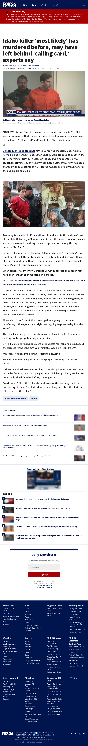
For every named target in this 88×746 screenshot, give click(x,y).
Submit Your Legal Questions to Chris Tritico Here (75, 624)
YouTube (6, 622)
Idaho (34, 398)
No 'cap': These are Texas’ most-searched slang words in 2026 (42, 499)
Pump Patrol (7, 662)
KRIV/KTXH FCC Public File (33, 715)
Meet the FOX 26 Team (31, 685)
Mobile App (29, 709)
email (84, 733)
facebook (71, 733)
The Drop (6, 681)
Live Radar (7, 641)
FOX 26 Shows (54, 638)
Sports (28, 638)
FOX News (6, 69)
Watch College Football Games (53, 688)
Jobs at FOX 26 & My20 (31, 700)
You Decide (29, 620)
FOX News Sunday (31, 625)
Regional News (54, 605)
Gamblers (28, 658)
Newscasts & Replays (11, 616)
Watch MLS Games (54, 714)
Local (27, 609)
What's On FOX (30, 693)
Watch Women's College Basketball (53, 707)
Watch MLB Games (54, 691)
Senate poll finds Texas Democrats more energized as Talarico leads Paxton (30, 415)
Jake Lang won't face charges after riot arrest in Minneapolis (25, 425)
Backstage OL (8, 687)
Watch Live (8, 605)
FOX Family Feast (75, 632)
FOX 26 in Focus (75, 649)
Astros (27, 641)
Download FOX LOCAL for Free (40, 469)
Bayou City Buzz (53, 664)
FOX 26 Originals (73, 639)
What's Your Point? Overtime (54, 658)
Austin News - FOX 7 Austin (54, 614)
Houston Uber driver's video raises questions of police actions (43, 508)
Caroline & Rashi (75, 644)
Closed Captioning (31, 719)
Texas (27, 611)
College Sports (30, 649)
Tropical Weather (9, 649)
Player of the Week (32, 663)
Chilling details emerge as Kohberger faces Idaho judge (26, 120)
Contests (6, 699)
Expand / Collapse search (83, 5)
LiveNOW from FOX (10, 619)
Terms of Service (45, 587)
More (55, 5)
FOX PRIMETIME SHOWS (9, 695)
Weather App (7, 659)
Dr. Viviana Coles (75, 611)
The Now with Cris (9, 684)
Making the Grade (75, 609)
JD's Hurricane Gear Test (10, 652)
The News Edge (52, 649)
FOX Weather (8, 664)
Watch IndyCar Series (54, 699)
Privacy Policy (46, 585)
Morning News (76, 605)
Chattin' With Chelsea (54, 651)
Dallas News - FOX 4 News (54, 610)
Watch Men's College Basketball (54, 703)
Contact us (29, 681)
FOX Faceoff (73, 652)
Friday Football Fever (32, 660)
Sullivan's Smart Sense (33, 628)
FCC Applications (31, 722)
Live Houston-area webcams (9, 645)
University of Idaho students (19, 150)
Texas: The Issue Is (54, 662)
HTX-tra (73, 678)
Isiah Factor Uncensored (51, 642)
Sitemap (28, 631)
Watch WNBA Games (55, 711)
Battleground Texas (54, 672)
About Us (29, 678)
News (27, 605)
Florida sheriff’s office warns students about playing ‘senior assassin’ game (30, 435)
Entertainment (10, 678)
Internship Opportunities (30, 705)
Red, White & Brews (76, 647)
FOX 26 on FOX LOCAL (8, 610)
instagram (80, 733)
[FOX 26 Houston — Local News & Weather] (10, 5)
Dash (27, 655)
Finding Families (75, 614)
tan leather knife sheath (27, 235)
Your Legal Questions (77, 629)
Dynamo (28, 652)
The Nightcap (52, 646)
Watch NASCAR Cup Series (54, 695)
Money (27, 622)
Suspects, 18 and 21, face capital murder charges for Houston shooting (46, 526)
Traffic (5, 656)
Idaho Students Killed (18, 69)
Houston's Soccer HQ (77, 666)
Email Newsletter (31, 696)
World (27, 617)
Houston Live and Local (53, 668)
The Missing (73, 663)
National (28, 614)
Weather (7, 638)
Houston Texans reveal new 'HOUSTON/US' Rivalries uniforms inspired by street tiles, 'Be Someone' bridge (35, 447)
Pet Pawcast (73, 660)
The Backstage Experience (8, 690)
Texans (27, 644)
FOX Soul (6, 624)
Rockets (28, 647)
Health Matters (74, 617)
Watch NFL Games (54, 684)
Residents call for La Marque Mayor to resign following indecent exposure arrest (32, 456)
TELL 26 (6, 613)
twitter (75, 733)
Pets (70, 620)
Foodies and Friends (76, 658)
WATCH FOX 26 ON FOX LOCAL (32, 690)
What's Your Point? (54, 654)
